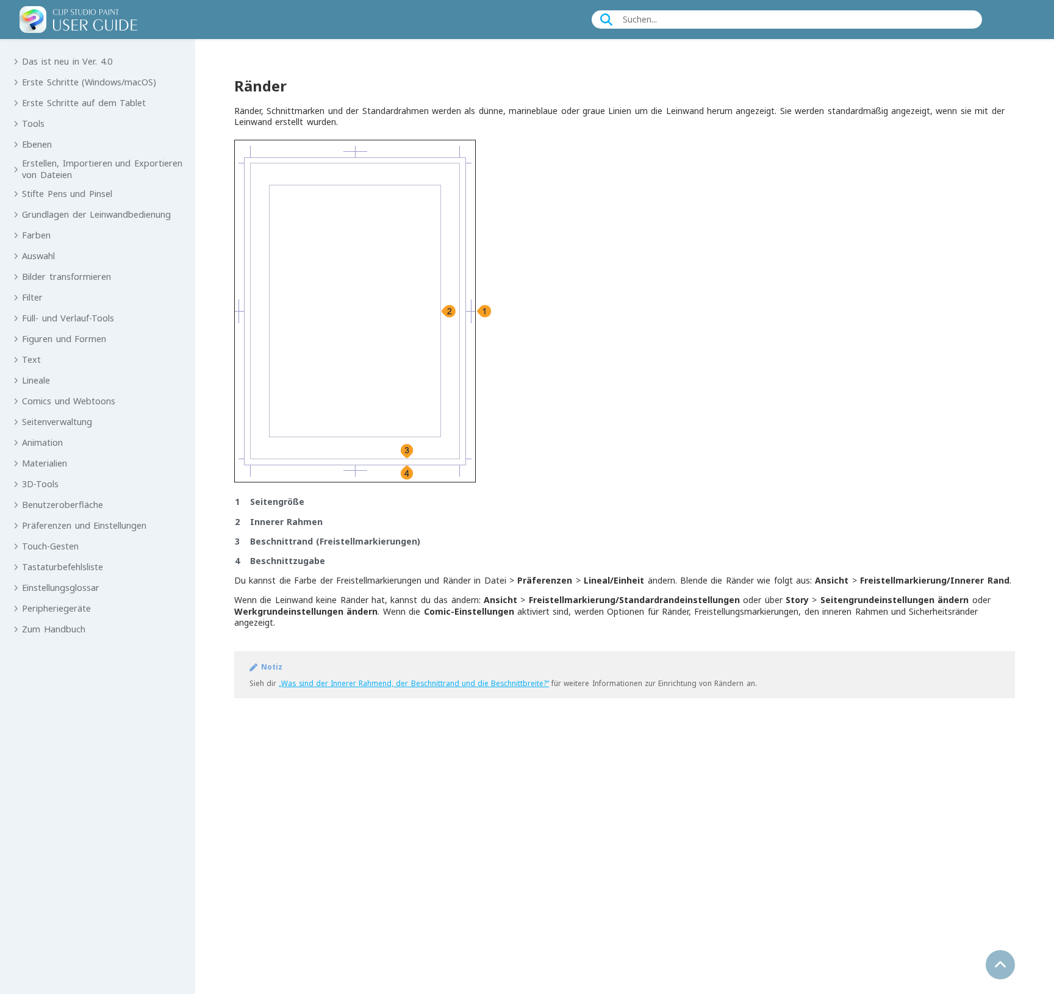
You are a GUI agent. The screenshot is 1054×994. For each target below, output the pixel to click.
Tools (33, 123)
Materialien (44, 463)
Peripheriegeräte (56, 608)
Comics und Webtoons (68, 401)
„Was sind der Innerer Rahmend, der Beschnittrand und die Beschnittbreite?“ (414, 683)
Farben (36, 235)
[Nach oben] (1000, 964)
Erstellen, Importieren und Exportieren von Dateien (102, 169)
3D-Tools (40, 484)
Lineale (36, 380)
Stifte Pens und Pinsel (67, 193)
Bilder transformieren (66, 276)
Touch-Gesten (50, 546)
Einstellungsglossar (60, 587)
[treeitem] (97, 61)
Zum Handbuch (53, 629)
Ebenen (37, 144)
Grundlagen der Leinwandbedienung (96, 214)
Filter (32, 297)
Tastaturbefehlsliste (62, 567)
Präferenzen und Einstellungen (84, 525)
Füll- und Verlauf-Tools (68, 318)
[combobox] (789, 19)
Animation (42, 442)
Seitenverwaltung (57, 422)
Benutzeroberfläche (62, 504)
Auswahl (38, 256)
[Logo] (79, 19)
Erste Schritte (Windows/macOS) (89, 82)
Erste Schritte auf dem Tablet (84, 103)
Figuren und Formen (64, 339)
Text (31, 359)
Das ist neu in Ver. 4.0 (67, 61)
